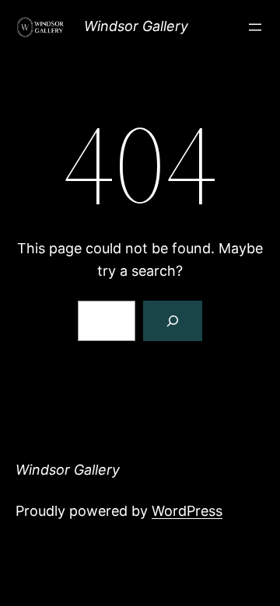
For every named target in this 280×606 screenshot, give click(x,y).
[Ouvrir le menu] (255, 27)
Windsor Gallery (136, 26)
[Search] (172, 321)
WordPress (187, 511)
